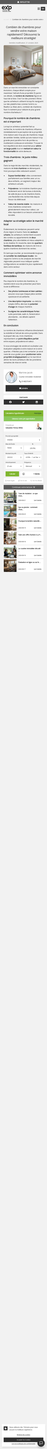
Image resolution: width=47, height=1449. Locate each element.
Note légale (11, 481)
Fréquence (27, 462)
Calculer (12, 474)
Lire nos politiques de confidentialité (23, 1444)
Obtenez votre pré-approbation (23, 419)
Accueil (6, 19)
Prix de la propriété (12, 436)
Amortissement (11, 462)
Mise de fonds (10, 444)
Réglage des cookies (23, 1435)
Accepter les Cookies (23, 1440)
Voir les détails (37, 481)
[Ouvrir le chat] (41, 1443)
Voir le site (23, 481)
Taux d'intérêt (28, 453)
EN (43, 8)
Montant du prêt (11, 453)
